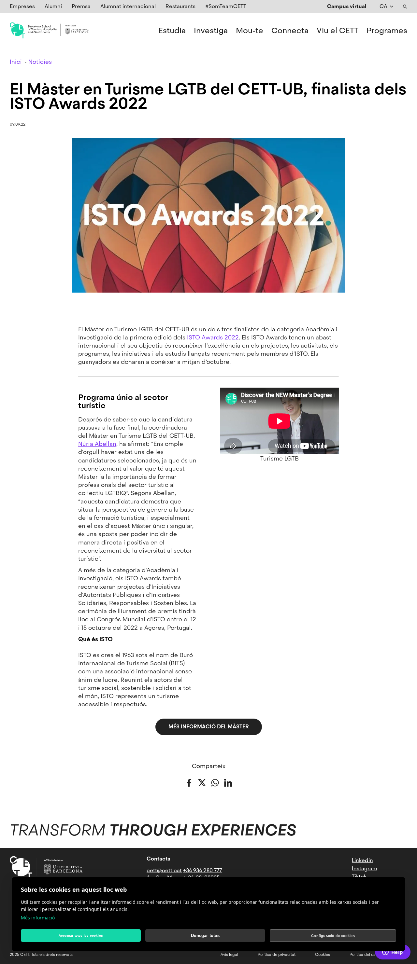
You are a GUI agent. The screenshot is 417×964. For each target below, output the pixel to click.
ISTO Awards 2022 (213, 337)
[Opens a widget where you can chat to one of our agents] (392, 952)
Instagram (364, 868)
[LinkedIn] (228, 782)
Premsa (81, 6)
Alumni (53, 6)
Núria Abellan (97, 444)
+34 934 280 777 (202, 870)
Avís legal (229, 954)
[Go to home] (49, 30)
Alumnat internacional (128, 6)
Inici (16, 61)
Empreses (22, 6)
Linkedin (362, 860)
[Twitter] (202, 782)
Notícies (40, 61)
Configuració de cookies (333, 936)
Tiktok (359, 876)
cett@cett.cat (164, 870)
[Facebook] (189, 782)
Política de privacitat (276, 954)
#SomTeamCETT (225, 6)
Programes (387, 30)
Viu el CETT (337, 30)
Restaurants (180, 6)
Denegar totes (205, 935)
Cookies (322, 954)
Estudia (172, 30)
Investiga (211, 30)
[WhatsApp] (215, 782)
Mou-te (249, 30)
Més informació (38, 918)
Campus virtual (347, 6)
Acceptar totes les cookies (81, 935)
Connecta (290, 30)
